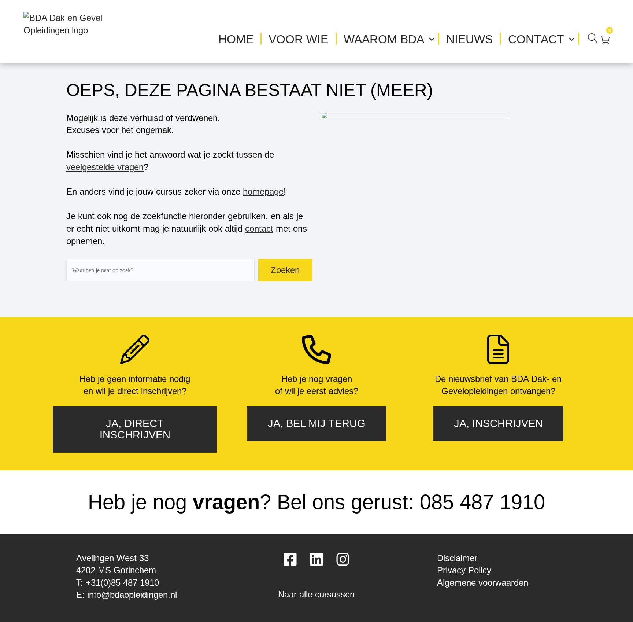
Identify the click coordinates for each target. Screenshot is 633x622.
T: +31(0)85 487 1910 (117, 583)
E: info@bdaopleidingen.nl (126, 595)
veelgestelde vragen (105, 167)
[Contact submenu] (571, 37)
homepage (263, 191)
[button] (316, 592)
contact (259, 228)
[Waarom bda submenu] (431, 37)
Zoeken (285, 270)
